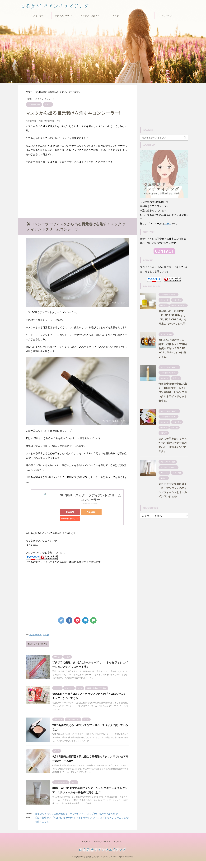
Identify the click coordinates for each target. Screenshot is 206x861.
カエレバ (95, 503)
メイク (116, 15)
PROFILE (141, 15)
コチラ (167, 223)
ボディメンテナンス (64, 15)
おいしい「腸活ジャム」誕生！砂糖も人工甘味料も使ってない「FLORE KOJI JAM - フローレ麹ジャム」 (173, 348)
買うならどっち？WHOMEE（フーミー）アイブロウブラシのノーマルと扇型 (76, 813)
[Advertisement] (77, 194)
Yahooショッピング (70, 518)
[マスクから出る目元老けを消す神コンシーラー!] (85, 620)
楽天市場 (70, 512)
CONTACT (167, 15)
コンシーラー (35, 634)
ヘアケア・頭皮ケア (90, 15)
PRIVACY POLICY (102, 841)
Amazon (91, 512)
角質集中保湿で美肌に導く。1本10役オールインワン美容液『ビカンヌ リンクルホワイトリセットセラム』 (173, 392)
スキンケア (38, 15)
